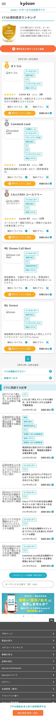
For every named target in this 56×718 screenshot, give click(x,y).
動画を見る (7, 654)
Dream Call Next (20, 248)
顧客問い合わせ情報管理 (33, 442)
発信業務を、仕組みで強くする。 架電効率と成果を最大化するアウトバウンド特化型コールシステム (28, 280)
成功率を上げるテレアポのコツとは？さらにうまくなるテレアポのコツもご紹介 (37, 477)
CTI (27, 79)
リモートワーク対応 (33, 137)
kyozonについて (10, 674)
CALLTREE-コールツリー (26, 194)
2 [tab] (28, 616)
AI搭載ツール (30, 129)
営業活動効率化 (31, 266)
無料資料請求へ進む (28, 713)
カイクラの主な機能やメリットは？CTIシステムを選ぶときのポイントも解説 (37, 531)
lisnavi (13, 305)
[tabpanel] (28, 603)
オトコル (16, 66)
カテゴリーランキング (12, 647)
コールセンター (31, 71)
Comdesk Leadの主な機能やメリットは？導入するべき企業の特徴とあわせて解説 (37, 558)
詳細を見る (44, 113)
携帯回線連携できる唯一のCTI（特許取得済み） (26, 170)
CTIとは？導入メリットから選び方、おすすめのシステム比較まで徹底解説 (37, 402)
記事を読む (7, 661)
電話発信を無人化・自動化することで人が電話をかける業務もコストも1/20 (28, 100)
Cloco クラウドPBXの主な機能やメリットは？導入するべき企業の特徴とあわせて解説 (37, 504)
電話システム (30, 88)
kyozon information (11, 668)
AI (26, 146)
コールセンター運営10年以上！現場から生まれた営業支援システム (28, 224)
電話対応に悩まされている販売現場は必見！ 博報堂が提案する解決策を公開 (37, 450)
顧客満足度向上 (29, 426)
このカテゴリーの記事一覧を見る (27, 575)
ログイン (6, 681)
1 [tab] (23, 616)
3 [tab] (32, 616)
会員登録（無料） (10, 688)
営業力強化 (29, 75)
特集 (25, 417)
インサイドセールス (33, 84)
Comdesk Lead (20, 124)
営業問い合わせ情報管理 (33, 434)
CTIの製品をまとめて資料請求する (28, 706)
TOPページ (7, 633)
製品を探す (7, 640)
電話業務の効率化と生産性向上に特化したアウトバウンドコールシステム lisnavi (28, 335)
